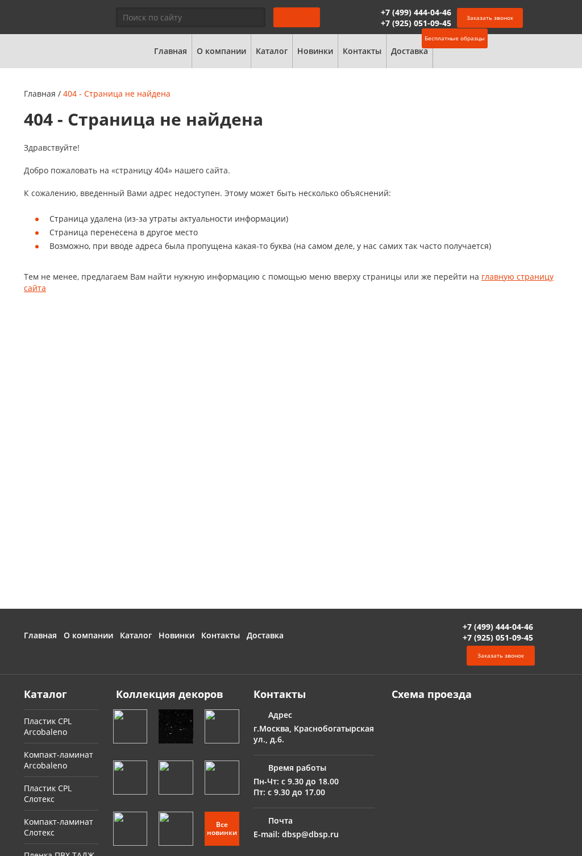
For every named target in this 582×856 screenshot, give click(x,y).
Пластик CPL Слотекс (48, 793)
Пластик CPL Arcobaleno (48, 726)
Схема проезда (432, 694)
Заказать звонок (490, 18)
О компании (221, 50)
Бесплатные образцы (455, 38)
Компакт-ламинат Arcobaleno (58, 760)
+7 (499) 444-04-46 (416, 12)
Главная (170, 50)
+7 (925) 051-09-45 (416, 23)
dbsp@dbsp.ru (310, 834)
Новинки (315, 50)
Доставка (409, 50)
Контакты (362, 50)
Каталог (272, 50)
